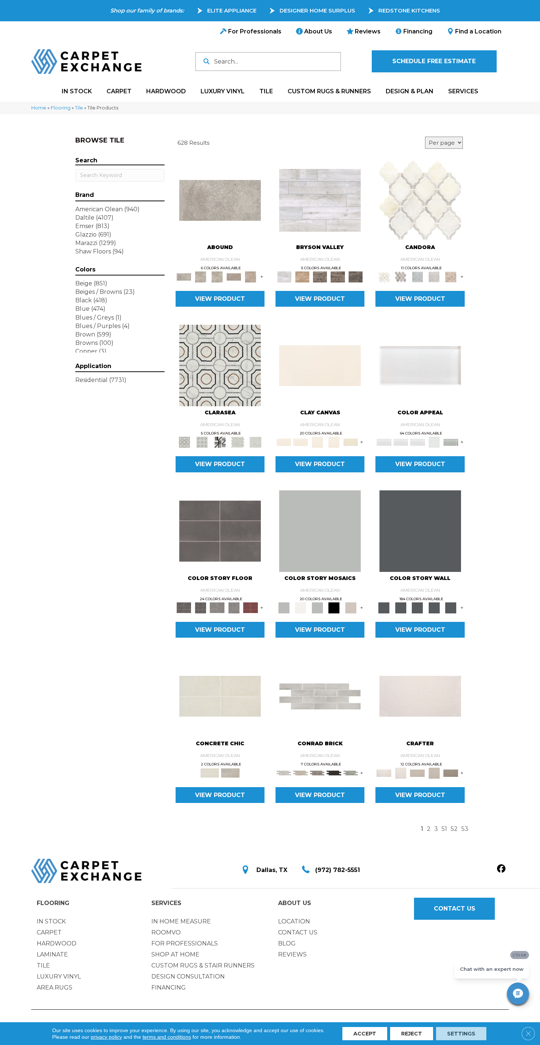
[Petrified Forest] (338, 277)
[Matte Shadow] (220, 530)
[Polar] (320, 696)
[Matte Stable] (350, 607)
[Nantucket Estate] (320, 277)
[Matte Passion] (250, 607)
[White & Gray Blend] (434, 277)
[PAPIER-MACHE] (420, 696)
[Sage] (350, 772)
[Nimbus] (220, 200)
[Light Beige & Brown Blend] (450, 277)
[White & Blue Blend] (417, 277)
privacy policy (106, 1037)
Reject (411, 1033)
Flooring (61, 108)
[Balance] (320, 530)
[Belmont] (202, 442)
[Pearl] (420, 365)
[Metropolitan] (220, 365)
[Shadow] (420, 530)
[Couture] (220, 442)
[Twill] (417, 772)
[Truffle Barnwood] (356, 277)
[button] (434, 61)
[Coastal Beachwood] (320, 200)
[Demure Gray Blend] (400, 277)
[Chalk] (320, 365)
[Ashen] (234, 277)
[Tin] (317, 772)
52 (454, 828)
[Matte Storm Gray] (217, 607)
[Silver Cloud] (450, 442)
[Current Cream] (220, 696)
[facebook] (501, 869)
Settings (461, 1033)
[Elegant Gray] (230, 772)
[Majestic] (238, 442)
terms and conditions (167, 1037)
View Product (220, 298)
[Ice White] (300, 607)
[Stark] (334, 772)
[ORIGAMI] (450, 772)
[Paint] (350, 442)
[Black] (334, 607)
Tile (79, 108)
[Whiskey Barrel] (302, 277)
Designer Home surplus (317, 10)
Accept (364, 1033)
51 (444, 828)
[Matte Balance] (317, 607)
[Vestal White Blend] (420, 200)
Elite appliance (231, 10)
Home (38, 108)
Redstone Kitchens (409, 10)
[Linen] (300, 772)
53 (464, 828)
